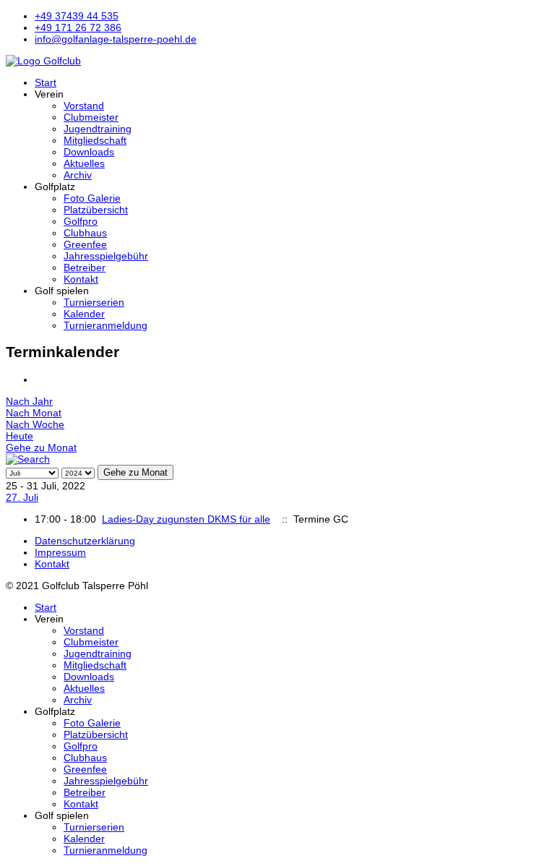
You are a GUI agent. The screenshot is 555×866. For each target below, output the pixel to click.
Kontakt (81, 279)
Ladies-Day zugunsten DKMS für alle (186, 519)
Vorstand (84, 105)
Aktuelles (84, 163)
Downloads (89, 152)
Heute (19, 436)
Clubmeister (91, 117)
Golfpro (81, 221)
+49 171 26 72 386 (78, 27)
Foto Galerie (92, 198)
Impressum (60, 552)
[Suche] (28, 459)
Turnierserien (94, 302)
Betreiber (85, 267)
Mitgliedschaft (95, 140)
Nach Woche (35, 424)
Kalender (84, 314)
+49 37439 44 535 (77, 16)
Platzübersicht (96, 209)
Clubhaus (85, 233)
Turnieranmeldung (105, 325)
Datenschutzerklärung (85, 540)
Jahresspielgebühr (106, 256)
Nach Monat (33, 413)
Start (45, 82)
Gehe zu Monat (41, 447)
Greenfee (85, 244)
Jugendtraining (98, 128)
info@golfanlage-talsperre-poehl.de (116, 39)
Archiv (78, 175)
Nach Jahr (29, 401)
